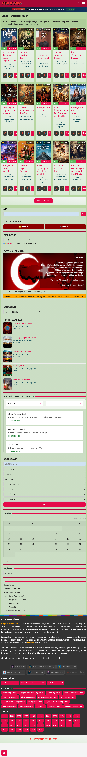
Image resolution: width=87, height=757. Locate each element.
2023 (19, 729)
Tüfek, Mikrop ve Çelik (43, 109)
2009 (76, 721)
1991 (48, 716)
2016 (48, 725)
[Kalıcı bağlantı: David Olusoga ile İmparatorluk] (43, 39)
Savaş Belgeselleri (35, 702)
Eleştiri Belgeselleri (10, 697)
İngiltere (9, 69)
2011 (12, 725)
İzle (16, 75)
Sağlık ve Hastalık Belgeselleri (57, 702)
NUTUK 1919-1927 (37, 672)
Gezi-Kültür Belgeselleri (47, 697)
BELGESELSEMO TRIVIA (69, 667)
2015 (40, 725)
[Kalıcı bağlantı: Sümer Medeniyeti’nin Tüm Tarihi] (26, 94)
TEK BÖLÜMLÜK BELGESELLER (26, 63)
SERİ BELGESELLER (9, 65)
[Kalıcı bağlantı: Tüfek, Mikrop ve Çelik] (43, 94)
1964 (12, 716)
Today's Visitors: (10, 588)
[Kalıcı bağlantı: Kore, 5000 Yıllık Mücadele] (9, 152)
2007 (62, 721)
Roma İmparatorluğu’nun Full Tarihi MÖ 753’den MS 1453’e (63, 113)
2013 (26, 725)
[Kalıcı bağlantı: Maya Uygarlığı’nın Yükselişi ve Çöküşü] (43, 152)
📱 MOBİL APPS (65, 227)
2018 (62, 725)
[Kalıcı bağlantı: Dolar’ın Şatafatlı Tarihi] (26, 39)
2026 (40, 729)
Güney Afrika (26, 179)
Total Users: (8, 607)
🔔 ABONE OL (24, 227)
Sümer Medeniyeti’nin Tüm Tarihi (27, 110)
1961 (4, 716)
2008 (69, 721)
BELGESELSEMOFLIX (57, 672)
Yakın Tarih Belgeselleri (73, 706)
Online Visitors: (9, 585)
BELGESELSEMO (20, 667)
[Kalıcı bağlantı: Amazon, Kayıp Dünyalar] (26, 152)
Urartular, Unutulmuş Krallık (59, 168)
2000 (12, 721)
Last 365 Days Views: (12, 603)
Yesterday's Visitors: (12, 592)
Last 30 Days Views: (11, 599)
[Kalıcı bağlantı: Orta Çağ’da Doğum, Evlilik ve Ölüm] (9, 94)
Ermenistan (58, 179)
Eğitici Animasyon (28, 697)
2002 (26, 721)
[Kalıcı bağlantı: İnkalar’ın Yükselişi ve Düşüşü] (78, 39)
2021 (4, 729)
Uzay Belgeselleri (54, 706)
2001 (19, 721)
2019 (69, 725)
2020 (76, 725)
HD (4, 48)
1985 (40, 716)
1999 (4, 721)
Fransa (26, 66)
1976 (19, 716)
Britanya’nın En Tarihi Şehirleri (77, 110)
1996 (69, 716)
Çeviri (10, 243)
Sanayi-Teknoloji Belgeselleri (14, 702)
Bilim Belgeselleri (9, 693)
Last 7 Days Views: (11, 596)
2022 (12, 729)
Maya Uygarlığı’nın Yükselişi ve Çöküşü (43, 169)
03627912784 (14, 451)
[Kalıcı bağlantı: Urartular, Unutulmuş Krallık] (61, 152)
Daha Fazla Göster (43, 200)
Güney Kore (9, 179)
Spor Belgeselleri (9, 706)
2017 (55, 725)
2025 (33, 729)
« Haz (5, 561)
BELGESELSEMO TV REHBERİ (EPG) (43, 667)
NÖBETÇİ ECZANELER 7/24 (15, 672)
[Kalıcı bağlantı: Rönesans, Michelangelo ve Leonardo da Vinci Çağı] (78, 152)
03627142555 (14, 420)
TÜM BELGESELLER (55, 683)
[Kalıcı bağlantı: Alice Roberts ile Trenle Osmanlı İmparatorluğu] (9, 39)
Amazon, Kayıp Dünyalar (24, 168)
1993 (55, 716)
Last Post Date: (10, 610)
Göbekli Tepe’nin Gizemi (58, 55)
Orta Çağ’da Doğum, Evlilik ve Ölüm (9, 110)
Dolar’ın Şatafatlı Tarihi (24, 55)
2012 (19, 725)
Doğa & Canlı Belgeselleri (73, 693)
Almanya (78, 182)
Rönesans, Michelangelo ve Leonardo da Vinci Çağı (77, 169)
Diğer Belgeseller (53, 693)
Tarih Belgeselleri (26, 706)
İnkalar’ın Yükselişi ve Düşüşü (76, 55)
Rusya (65, 179)
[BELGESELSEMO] (11, 3)
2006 (55, 721)
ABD (40, 66)
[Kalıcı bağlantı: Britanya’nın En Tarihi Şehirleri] (78, 94)
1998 (76, 716)
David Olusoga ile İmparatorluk (43, 55)
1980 (33, 716)
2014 (33, 725)
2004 (40, 721)
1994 (62, 716)
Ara (5, 209)
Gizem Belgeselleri (67, 697)
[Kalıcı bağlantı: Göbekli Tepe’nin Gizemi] (61, 39)
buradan (30, 642)
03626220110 (14, 436)
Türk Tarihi (40, 706)
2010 (4, 725)
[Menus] (84, 3)
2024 (26, 729)
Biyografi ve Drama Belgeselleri (32, 693)
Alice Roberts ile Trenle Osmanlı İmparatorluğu (9, 56)
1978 (26, 716)
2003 (33, 721)
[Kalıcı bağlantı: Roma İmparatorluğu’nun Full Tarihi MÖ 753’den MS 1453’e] (61, 94)
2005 (48, 721)
